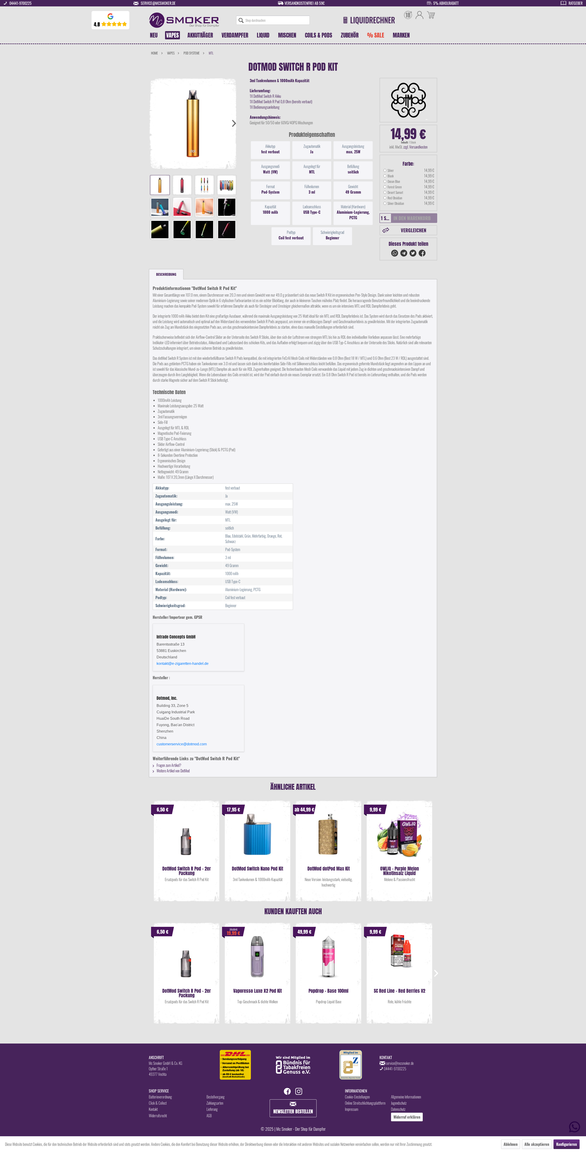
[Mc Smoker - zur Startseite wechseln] (184, 20)
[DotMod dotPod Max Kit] (328, 838)
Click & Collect (158, 1103)
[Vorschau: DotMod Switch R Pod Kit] (160, 185)
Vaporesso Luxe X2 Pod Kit (257, 991)
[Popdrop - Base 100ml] (328, 961)
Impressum (351, 1109)
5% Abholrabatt (446, 3)
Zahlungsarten (214, 1103)
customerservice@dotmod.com (182, 744)
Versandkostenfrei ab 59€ (305, 3)
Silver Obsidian (396, 203)
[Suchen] (241, 20)
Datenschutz (398, 1109)
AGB (209, 1115)
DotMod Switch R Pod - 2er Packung (186, 871)
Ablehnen (511, 1144)
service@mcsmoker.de (158, 3)
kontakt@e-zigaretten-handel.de (183, 663)
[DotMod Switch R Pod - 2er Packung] (186, 838)
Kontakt (153, 1109)
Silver (391, 170)
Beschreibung (166, 274)
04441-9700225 (20, 3)
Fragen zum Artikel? (168, 765)
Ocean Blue (394, 181)
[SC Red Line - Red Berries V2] (399, 961)
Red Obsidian (395, 197)
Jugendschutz (399, 1103)
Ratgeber (576, 3)
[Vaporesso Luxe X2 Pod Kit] (257, 961)
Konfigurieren (566, 1144)
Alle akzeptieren (536, 1144)
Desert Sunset (395, 192)
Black (391, 175)
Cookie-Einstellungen (357, 1097)
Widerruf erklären (406, 1117)
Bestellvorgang (215, 1097)
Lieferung (212, 1109)
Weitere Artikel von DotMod (173, 770)
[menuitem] (273, 20)
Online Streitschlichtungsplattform (365, 1103)
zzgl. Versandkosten (415, 147)
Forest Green (395, 186)
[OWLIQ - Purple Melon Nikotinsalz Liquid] (399, 838)
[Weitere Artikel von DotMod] (408, 100)
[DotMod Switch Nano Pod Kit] (257, 838)
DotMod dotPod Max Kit (328, 869)
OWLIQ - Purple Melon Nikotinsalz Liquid (399, 871)
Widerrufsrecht (158, 1115)
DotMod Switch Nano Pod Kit (257, 869)
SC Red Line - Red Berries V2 (399, 991)
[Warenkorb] (431, 15)
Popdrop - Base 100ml (328, 991)
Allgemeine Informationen (406, 1097)
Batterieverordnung (160, 1097)
